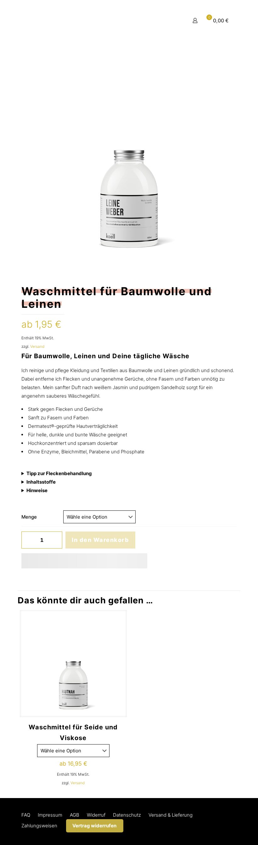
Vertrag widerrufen (94, 826)
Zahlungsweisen (39, 826)
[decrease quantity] (28, 540)
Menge (29, 517)
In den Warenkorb (100, 540)
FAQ (25, 815)
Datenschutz (127, 815)
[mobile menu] (173, 20)
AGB (74, 815)
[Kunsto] (83, 20)
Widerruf (96, 815)
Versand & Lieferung (171, 815)
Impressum (50, 815)
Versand (37, 346)
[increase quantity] (55, 540)
